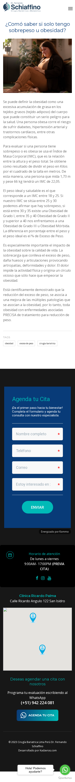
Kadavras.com (48, 750)
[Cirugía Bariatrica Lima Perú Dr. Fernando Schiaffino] (22, 7)
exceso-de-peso (26, 343)
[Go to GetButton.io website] (65, 778)
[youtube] (50, 578)
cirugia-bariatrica (47, 343)
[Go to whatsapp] (65, 770)
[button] (33, 618)
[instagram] (44, 578)
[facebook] (38, 578)
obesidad (9, 343)
